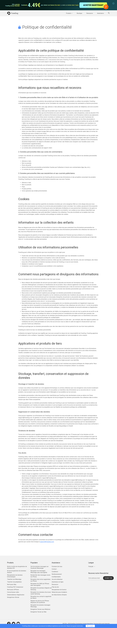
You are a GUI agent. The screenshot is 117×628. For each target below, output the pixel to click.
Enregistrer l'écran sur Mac (38, 612)
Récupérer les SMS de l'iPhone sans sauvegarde (39, 584)
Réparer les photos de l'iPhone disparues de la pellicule (39, 601)
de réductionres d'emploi (59, 595)
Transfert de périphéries (14, 582)
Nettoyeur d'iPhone (13, 589)
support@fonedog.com (47, 542)
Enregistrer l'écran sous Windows (40, 609)
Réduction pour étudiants (59, 592)
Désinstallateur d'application (15, 595)
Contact (54, 569)
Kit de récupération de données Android (16, 571)
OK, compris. (90, 626)
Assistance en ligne (57, 582)
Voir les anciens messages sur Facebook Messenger (39, 567)
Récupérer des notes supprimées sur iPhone (40, 580)
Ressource (89, 13)
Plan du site (55, 587)
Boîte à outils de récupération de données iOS (17, 567)
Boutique (79, 13)
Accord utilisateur (57, 579)
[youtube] (18, 623)
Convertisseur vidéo (13, 592)
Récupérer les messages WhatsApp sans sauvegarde (38, 571)
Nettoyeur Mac (11, 584)
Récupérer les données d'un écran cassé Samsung (40, 593)
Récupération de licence (59, 589)
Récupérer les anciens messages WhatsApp (40, 606)
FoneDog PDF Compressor (15, 587)
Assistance (100, 13)
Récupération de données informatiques (15, 576)
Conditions (55, 571)
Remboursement (57, 574)
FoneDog (14, 13)
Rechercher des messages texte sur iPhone (40, 576)
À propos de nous (57, 566)
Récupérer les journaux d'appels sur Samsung (41, 588)
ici (73, 626)
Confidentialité (56, 577)
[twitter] (13, 623)
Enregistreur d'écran (13, 597)
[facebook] (9, 623)
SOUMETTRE (108, 578)
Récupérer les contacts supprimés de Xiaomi (40, 597)
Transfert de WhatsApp (14, 579)
